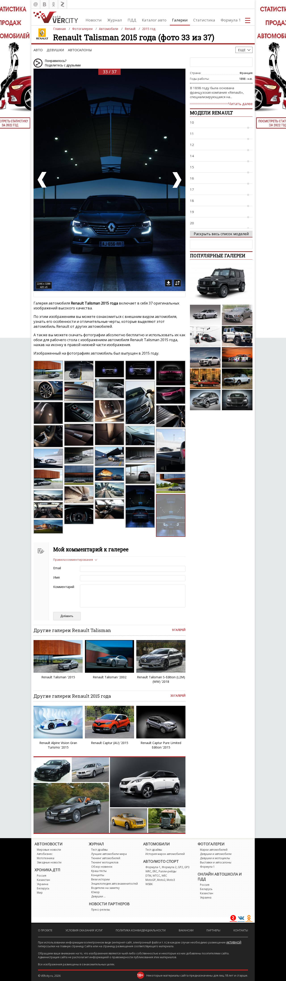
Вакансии (186, 930)
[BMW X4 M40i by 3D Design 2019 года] (205, 357)
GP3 (186, 867)
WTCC (156, 875)
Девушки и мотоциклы (215, 858)
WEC (164, 875)
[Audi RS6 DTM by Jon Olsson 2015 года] (205, 336)
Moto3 (171, 880)
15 (192, 167)
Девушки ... (98, 896)
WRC (148, 871)
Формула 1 (231, 20)
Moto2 (161, 880)
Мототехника (45, 858)
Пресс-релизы (100, 909)
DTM (148, 875)
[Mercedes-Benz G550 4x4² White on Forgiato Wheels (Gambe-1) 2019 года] (237, 336)
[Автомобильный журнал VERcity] (56, 17)
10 (192, 122)
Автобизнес (45, 854)
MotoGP (150, 880)
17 (192, 189)
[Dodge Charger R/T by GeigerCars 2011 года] (237, 315)
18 (192, 200)
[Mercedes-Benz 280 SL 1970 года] (237, 378)
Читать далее (240, 103)
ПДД (132, 20)
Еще (242, 50)
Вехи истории (100, 879)
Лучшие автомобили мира (109, 854)
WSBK (149, 884)
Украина (42, 884)
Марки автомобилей (213, 850)
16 (192, 178)
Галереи (180, 20)
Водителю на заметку (105, 888)
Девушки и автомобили (215, 854)
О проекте (45, 930)
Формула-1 (152, 867)
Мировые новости (49, 850)
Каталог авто (154, 20)
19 (192, 211)
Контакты (240, 930)
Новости (94, 20)
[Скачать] (168, 283)
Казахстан (43, 880)
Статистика (204, 20)
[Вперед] (176, 180)
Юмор (95, 892)
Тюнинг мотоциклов (104, 862)
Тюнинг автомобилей (105, 858)
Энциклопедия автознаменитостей (114, 884)
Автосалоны (80, 50)
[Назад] (42, 180)
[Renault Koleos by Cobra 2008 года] (205, 400)
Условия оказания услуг (84, 930)
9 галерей (178, 630)
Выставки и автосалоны (215, 862)
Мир (40, 892)
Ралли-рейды (167, 871)
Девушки (55, 50)
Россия (41, 875)
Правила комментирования (73, 560)
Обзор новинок (101, 867)
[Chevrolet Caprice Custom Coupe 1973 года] (205, 378)
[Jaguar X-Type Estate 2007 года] (205, 315)
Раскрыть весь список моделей (221, 233)
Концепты (97, 875)
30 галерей (177, 696)
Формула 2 (169, 867)
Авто (38, 50)
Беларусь (43, 888)
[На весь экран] (177, 283)
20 (192, 223)
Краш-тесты (99, 871)
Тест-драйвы (99, 850)
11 (192, 133)
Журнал (114, 20)
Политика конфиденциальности (141, 930)
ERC (155, 871)
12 (192, 144)
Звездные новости (49, 862)
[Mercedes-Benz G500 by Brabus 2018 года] (221, 283)
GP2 (180, 867)
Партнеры (213, 930)
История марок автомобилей (165, 854)
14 (192, 156)
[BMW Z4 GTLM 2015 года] (237, 357)
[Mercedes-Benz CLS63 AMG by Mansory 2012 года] (237, 400)
